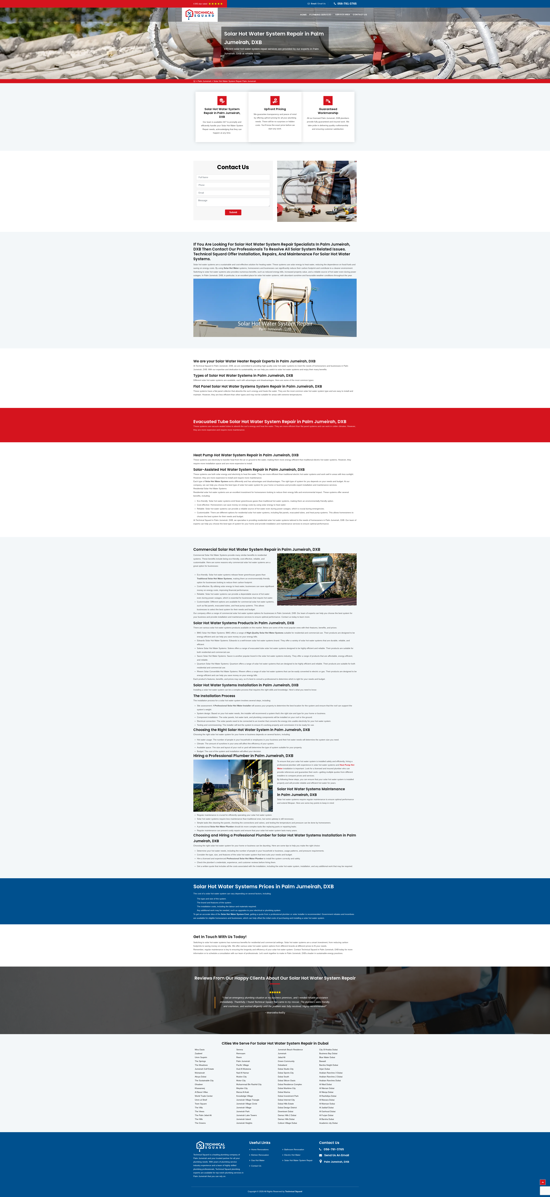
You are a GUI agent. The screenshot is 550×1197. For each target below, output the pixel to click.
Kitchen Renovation (260, 1155)
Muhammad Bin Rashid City (249, 1084)
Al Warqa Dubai (326, 1092)
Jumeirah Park (243, 1111)
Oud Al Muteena (243, 1069)
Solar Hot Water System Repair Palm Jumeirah (235, 81)
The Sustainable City (204, 1080)
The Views (199, 1111)
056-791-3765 (347, 3)
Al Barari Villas (201, 1092)
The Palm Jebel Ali (203, 1115)
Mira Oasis (200, 1049)
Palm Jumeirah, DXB (336, 1161)
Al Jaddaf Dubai (326, 1107)
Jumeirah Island (243, 1119)
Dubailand (282, 1065)
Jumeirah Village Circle (246, 1104)
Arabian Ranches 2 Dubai (330, 1076)
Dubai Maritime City (287, 1088)
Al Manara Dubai (326, 1100)
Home (303, 14)
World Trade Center (204, 1096)
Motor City (241, 1080)
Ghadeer (199, 1084)
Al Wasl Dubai (325, 1084)
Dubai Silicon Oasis (286, 1080)
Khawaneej (200, 1088)
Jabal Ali (281, 1057)
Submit (233, 212)
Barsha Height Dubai (328, 1065)
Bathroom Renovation (294, 1149)
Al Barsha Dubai (326, 1119)
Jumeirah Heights (244, 1123)
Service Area (342, 14)
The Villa (199, 1107)
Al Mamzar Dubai (327, 1104)
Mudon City (241, 1076)
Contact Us (360, 14)
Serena (239, 1049)
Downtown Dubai (285, 1111)
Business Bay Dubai (328, 1053)
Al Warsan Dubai (326, 1088)
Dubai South (283, 1076)
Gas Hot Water (258, 1160)
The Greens (200, 1123)
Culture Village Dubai (287, 1123)
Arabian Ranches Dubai (330, 1080)
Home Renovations (260, 1149)
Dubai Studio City (285, 1069)
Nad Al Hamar (242, 1073)
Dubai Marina (284, 1092)
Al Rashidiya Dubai (327, 1096)
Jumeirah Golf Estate (204, 1069)
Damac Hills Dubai (286, 1119)
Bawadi (322, 1061)
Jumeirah (282, 1053)
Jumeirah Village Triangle (247, 1100)
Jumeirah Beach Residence (290, 1049)
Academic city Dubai (328, 1123)
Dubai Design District (287, 1107)
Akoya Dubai (200, 1076)
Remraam (240, 1053)
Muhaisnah (200, 1073)
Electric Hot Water (292, 1155)
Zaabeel (198, 1053)
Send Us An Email (336, 1155)
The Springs (200, 1061)
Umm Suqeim (201, 1057)
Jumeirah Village (243, 1107)
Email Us (322, 3)
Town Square (201, 1104)
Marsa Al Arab (242, 1092)
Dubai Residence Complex (290, 1084)
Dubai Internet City (286, 1100)
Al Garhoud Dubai (327, 1111)
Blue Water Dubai (327, 1057)
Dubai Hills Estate (286, 1104)
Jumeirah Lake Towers (246, 1115)
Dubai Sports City (286, 1073)
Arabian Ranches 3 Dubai (330, 1073)
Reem (239, 1057)
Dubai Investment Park (288, 1096)
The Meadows (201, 1065)
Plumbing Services (320, 14)
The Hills (199, 1119)
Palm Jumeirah (204, 81)
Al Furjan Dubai (326, 1115)
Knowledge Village (244, 1096)
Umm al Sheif (201, 1100)
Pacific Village (242, 1065)
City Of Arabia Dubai (328, 1049)
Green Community (286, 1061)
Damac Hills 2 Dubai (287, 1115)
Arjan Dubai (324, 1069)
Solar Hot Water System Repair (298, 1160)
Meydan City (242, 1088)
